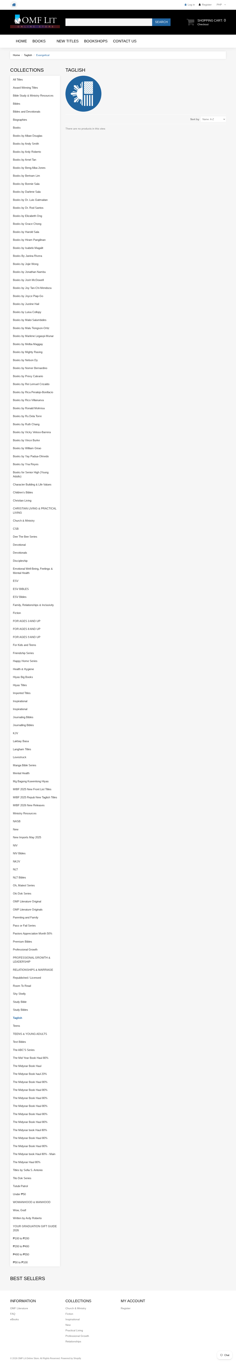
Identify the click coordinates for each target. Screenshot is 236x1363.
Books (39, 41)
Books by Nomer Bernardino (30, 368)
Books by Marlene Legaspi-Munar (33, 336)
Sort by (194, 119)
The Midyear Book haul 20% (30, 1073)
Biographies (20, 119)
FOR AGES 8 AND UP (26, 628)
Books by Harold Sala (26, 231)
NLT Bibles (19, 877)
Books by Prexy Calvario (28, 376)
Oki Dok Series (22, 893)
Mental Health (21, 773)
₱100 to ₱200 (21, 1238)
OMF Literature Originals (28, 909)
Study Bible (20, 1001)
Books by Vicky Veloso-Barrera (32, 432)
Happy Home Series (25, 661)
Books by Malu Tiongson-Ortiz (31, 328)
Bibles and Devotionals (26, 111)
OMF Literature (19, 1308)
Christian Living (22, 500)
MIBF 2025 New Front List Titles (32, 789)
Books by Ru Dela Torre (27, 416)
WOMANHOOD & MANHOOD (32, 1202)
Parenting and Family (25, 917)
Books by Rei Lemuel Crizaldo (31, 384)
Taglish (28, 55)
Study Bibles (20, 1009)
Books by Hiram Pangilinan (29, 239)
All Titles (18, 79)
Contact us (124, 41)
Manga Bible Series (24, 765)
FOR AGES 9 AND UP (26, 637)
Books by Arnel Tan (24, 159)
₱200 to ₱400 (21, 1246)
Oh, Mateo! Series (24, 885)
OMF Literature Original (27, 901)
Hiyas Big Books (23, 677)
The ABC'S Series (24, 1049)
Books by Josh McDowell (28, 280)
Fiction (17, 612)
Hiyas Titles (20, 685)
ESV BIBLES (21, 588)
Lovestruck (19, 757)
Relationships (73, 1341)
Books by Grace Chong (27, 223)
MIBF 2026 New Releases (29, 805)
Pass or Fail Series (24, 925)
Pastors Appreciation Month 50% (32, 933)
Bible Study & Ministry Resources (33, 95)
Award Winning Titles (25, 87)
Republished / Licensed (27, 977)
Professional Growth (25, 949)
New (15, 829)
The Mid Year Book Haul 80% (30, 1057)
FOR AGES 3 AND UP (26, 621)
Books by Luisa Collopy (27, 312)
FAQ (12, 1313)
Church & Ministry (24, 520)
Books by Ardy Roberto (27, 151)
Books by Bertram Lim (26, 175)
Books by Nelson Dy (25, 360)
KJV (15, 733)
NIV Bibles (19, 853)
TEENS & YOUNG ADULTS (30, 1033)
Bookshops (95, 41)
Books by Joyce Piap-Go (28, 296)
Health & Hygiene (23, 669)
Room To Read (22, 985)
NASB (16, 821)
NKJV (16, 861)
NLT (15, 869)
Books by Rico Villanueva (28, 400)
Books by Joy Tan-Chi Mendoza (32, 287)
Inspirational (20, 701)
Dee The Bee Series (25, 536)
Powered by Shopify (71, 1358)
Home (21, 41)
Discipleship (20, 560)
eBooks (14, 1319)
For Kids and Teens (24, 644)
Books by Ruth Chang (26, 424)
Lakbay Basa (21, 741)
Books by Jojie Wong (25, 263)
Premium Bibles (22, 941)
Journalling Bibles (23, 725)
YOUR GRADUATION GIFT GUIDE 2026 (35, 1228)
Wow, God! (19, 1210)
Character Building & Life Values (32, 484)
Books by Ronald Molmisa (29, 408)
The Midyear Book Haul (27, 1065)
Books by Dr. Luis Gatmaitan (30, 199)
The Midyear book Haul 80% (30, 1130)
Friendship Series (23, 653)
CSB (16, 528)
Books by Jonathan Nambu (29, 271)
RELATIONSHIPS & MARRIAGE (33, 969)
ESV (15, 580)
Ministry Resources (25, 813)
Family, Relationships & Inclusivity (33, 605)
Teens (16, 1025)
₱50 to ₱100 (20, 1262)
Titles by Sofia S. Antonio (28, 1170)
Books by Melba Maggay (28, 344)
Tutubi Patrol (20, 1186)
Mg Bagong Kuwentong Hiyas (31, 781)
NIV (15, 845)
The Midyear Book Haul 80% (30, 1082)
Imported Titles (22, 693)
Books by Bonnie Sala (26, 183)
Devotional (19, 544)
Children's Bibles (23, 492)
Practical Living (74, 1330)
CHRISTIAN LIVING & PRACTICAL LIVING (34, 510)
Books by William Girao (27, 448)
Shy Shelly (19, 993)
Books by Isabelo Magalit (28, 247)
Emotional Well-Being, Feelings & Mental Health (33, 570)
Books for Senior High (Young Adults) (30, 474)
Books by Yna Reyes (26, 464)
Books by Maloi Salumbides (29, 319)
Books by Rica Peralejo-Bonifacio (33, 392)
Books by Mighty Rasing (27, 352)
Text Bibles (19, 1041)
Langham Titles (22, 749)
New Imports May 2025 (27, 837)
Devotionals (20, 552)
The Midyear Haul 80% (26, 1162)
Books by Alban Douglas (27, 135)
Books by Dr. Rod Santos (28, 207)
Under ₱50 (19, 1194)
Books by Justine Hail (26, 303)
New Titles (68, 41)
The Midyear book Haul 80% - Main (34, 1154)
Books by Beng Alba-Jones (29, 167)
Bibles (16, 103)
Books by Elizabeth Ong (27, 215)
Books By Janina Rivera (27, 255)
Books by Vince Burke (26, 440)
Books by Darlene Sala (27, 191)
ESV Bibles (20, 596)
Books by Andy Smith (26, 143)
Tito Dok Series (22, 1178)
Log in (191, 4)
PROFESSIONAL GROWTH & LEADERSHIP (31, 959)
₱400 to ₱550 (21, 1254)
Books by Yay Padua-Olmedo (31, 456)
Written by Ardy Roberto (27, 1218)
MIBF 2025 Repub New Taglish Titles (35, 797)
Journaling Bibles (23, 717)
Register (207, 4)
